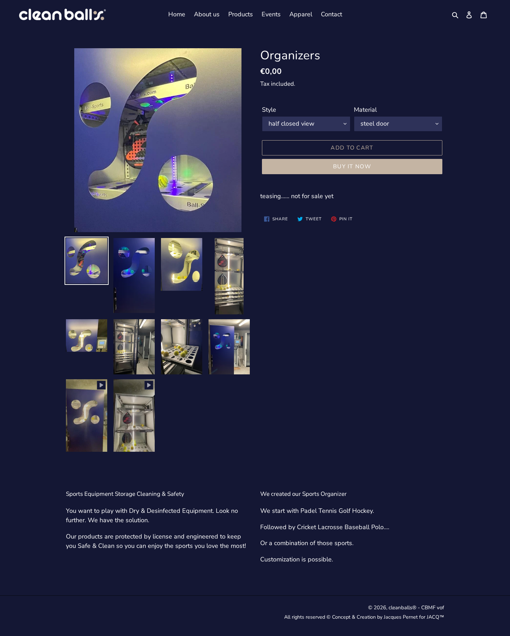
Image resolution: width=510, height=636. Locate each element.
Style (269, 109)
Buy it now (352, 166)
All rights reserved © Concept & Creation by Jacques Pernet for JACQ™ (364, 616)
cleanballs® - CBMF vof (416, 607)
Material (365, 109)
